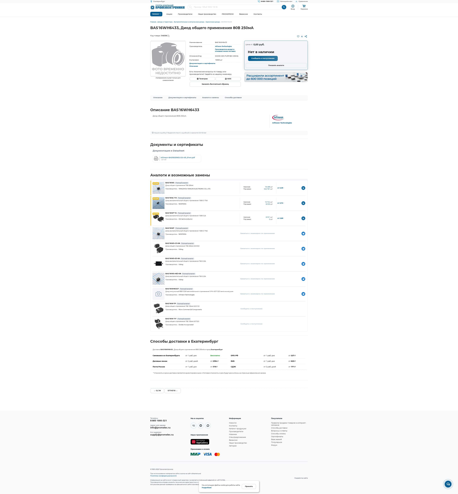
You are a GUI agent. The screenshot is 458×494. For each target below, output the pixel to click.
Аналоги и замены (210, 98)
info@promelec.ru (160, 428)
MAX (229, 79)
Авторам (233, 446)
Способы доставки (233, 98)
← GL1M (157, 391)
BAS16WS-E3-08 (179, 258)
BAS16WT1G (177, 213)
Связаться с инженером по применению (257, 233)
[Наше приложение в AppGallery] (209, 442)
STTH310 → (173, 391)
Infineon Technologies (223, 46)
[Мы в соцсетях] (194, 426)
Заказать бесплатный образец (215, 84)
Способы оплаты (278, 434)
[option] (168, 59)
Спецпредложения (237, 437)
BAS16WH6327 (179, 289)
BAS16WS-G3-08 (179, 243)
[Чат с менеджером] (448, 484)
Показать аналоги (276, 65)
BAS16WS (176, 183)
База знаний (276, 439)
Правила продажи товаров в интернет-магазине (288, 424)
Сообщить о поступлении (262, 58)
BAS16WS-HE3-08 (180, 274)
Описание (193, 66)
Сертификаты (277, 436)
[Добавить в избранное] (298, 36)
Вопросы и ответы (279, 431)
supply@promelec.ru (162, 435)
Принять (249, 486)
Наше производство (238, 443)
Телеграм (203, 79)
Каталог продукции (237, 429)
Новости (233, 423)
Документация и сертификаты (202, 63)
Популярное (276, 442)
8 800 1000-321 (158, 421)
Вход (293, 9)
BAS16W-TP (177, 303)
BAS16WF (176, 228)
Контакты (233, 426)
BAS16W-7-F (177, 319)
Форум (274, 445)
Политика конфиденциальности (163, 476)
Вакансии (233, 440)
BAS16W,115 (177, 198)
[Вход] (292, 6)
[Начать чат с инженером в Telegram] (303, 233)
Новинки (233, 434)
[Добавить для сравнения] (302, 36)
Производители (236, 431)
